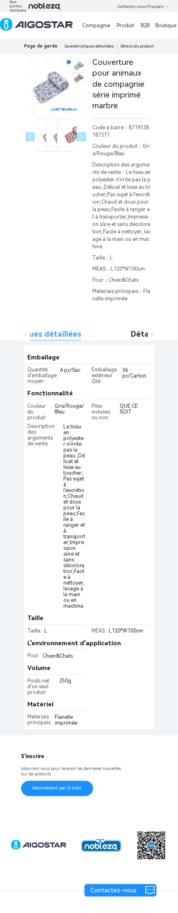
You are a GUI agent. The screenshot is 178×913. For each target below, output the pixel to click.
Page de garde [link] (41, 46)
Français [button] (156, 7)
